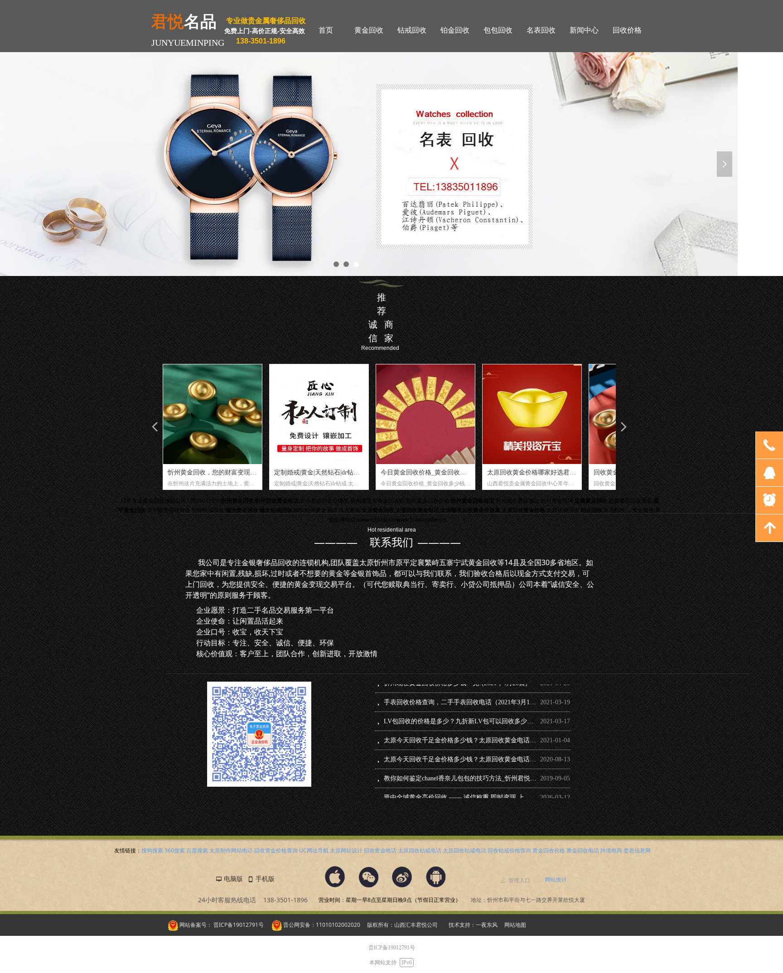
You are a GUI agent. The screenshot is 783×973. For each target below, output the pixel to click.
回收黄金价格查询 (276, 850)
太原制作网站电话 (231, 850)
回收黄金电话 (380, 850)
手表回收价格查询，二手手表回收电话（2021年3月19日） (460, 693)
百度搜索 (197, 850)
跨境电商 (611, 850)
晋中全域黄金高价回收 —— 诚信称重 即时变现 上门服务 (460, 788)
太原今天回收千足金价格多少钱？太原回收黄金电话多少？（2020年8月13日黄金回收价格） (460, 731)
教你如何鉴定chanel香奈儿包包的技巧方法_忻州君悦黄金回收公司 (460, 769)
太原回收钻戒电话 (419, 850)
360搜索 (174, 850)
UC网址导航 (314, 850)
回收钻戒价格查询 (509, 850)
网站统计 (556, 879)
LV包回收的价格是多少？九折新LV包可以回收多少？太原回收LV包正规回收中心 (460, 712)
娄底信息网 (637, 850)
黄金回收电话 (582, 850)
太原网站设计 (346, 850)
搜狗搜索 (152, 850)
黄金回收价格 (548, 850)
